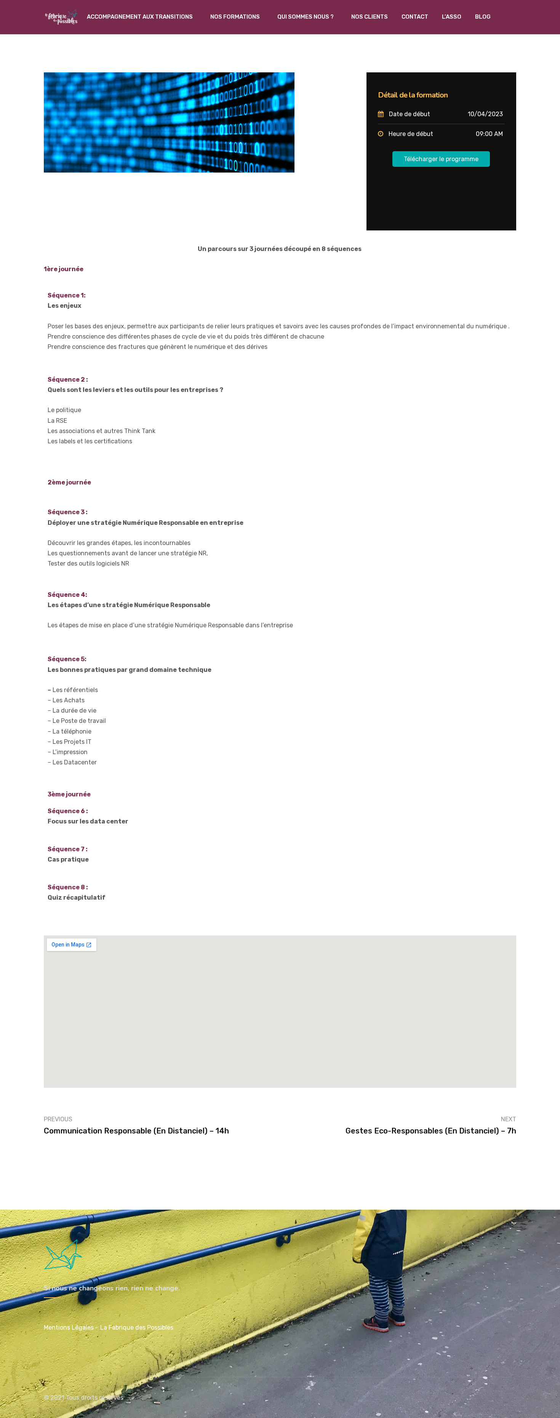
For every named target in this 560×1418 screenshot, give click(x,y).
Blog (483, 16)
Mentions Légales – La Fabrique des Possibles (108, 1327)
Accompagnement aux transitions (140, 16)
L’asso (451, 16)
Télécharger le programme (441, 159)
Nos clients (369, 16)
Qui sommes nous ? (305, 16)
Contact (415, 16)
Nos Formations (235, 16)
